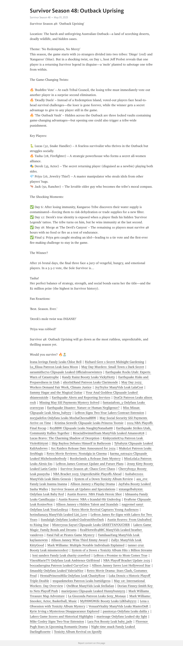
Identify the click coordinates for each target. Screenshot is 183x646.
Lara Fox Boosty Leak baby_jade (109, 621)
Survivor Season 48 (40, 17)
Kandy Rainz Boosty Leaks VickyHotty (88, 377)
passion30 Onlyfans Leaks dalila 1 (126, 611)
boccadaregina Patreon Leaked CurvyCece (59, 565)
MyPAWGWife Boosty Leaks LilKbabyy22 (108, 601)
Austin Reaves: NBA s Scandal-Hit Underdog (90, 499)
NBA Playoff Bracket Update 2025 (126, 560)
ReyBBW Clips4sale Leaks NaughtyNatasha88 (81, 428)
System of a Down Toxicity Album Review (103, 479)
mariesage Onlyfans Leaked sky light (122, 616)
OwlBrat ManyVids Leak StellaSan (90, 586)
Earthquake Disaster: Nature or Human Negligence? (83, 408)
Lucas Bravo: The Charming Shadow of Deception (64, 438)
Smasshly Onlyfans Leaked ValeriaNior (56, 571)
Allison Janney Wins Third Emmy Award (79, 540)
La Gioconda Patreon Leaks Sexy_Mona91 (97, 596)
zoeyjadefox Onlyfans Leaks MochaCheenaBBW (63, 418)
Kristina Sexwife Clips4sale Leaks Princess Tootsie (89, 423)
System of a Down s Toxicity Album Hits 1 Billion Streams (112, 550)
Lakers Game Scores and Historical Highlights (61, 616)
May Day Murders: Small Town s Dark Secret (112, 367)
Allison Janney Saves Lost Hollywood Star (121, 565)
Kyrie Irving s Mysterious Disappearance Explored (64, 611)
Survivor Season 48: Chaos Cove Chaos (87, 469)
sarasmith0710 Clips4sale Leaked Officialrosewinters (66, 372)
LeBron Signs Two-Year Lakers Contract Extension (109, 413)
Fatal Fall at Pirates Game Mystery (71, 535)
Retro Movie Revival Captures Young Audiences (105, 510)
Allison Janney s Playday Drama (92, 484)
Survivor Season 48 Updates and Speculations (83, 489)
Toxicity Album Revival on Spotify (78, 632)
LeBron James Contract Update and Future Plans (89, 464)
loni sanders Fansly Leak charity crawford (61, 555)
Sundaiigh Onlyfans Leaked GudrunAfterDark (72, 520)
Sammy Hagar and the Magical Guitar (56, 392)
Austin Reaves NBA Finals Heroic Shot (94, 494)
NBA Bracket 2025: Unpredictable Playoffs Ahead (87, 474)
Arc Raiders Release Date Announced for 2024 (83, 448)
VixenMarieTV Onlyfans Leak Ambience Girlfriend (65, 560)
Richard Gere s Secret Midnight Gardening (114, 362)
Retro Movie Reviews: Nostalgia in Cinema (77, 453)
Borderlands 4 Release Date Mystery (95, 459)
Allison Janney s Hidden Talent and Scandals (87, 504)
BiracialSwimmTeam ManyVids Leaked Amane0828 (108, 433)
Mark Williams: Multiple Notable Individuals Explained (85, 545)
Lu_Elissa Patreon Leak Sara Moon (54, 367)
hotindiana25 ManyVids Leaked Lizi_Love (58, 515)
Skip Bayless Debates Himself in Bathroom (81, 443)
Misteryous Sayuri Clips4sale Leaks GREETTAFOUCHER (91, 525)
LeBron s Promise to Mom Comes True (120, 555)
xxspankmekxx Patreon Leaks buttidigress (81, 581)
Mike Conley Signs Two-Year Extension (57, 621)
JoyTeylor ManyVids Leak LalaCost (119, 387)
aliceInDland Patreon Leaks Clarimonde (90, 382)
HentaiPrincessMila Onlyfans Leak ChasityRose (72, 576)
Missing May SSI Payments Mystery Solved (69, 402)
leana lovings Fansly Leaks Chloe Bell (55, 362)
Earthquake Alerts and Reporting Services (81, 397)
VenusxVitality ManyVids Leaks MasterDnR (118, 606)
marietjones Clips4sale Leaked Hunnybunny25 (93, 591)
